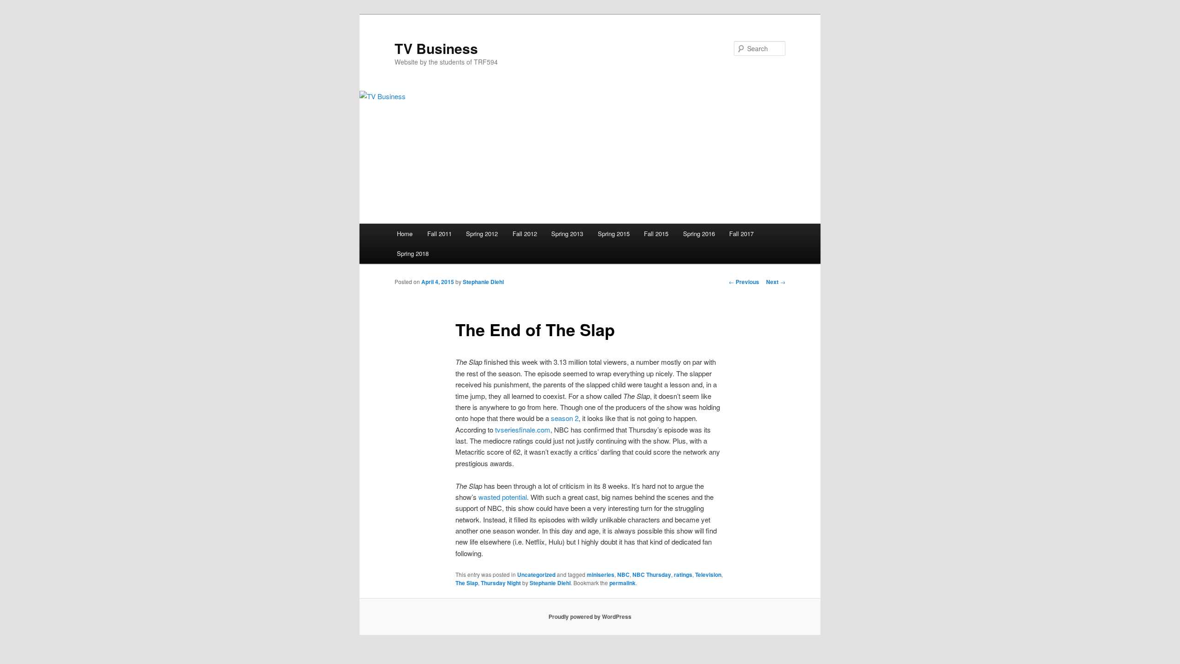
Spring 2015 (614, 233)
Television (708, 574)
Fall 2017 (741, 233)
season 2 (564, 418)
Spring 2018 (413, 253)
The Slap (466, 583)
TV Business (436, 48)
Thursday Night (501, 583)
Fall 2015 (656, 233)
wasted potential (502, 497)
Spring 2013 (567, 233)
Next (775, 282)
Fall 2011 (439, 233)
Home (405, 233)
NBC (623, 574)
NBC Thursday (651, 574)
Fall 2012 (525, 233)
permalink (622, 583)
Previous (744, 282)
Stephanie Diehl (483, 282)
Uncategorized (536, 574)
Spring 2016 (699, 233)
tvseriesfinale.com (522, 429)
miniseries (600, 574)
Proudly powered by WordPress (590, 616)
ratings (683, 574)
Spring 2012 (482, 233)
